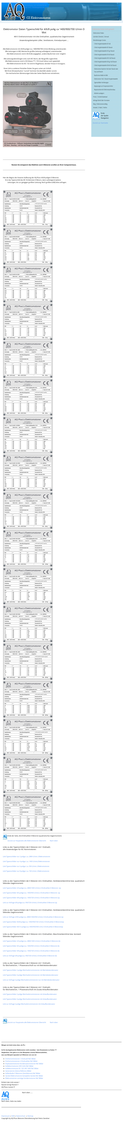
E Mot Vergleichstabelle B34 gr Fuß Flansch (105, 62)
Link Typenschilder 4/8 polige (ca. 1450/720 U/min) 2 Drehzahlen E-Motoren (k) (31, 951)
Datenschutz (20, 1116)
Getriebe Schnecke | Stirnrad (101, 36)
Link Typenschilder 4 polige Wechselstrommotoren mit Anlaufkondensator (30, 999)
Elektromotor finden (98, 33)
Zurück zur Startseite (100, 123)
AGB (12, 1116)
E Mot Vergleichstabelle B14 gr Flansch (104, 51)
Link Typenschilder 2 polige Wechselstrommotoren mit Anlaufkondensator (30, 994)
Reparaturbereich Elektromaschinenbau (104, 89)
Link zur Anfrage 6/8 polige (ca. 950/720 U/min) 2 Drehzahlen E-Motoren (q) (30, 903)
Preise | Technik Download (100, 97)
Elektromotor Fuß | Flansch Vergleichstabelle (106, 79)
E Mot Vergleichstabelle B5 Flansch (103, 47)
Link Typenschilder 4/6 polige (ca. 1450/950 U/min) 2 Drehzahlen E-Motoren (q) (31, 893)
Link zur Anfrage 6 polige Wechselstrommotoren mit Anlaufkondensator (29, 1004)
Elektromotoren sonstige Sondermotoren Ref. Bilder (24, 1078)
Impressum (5, 1116)
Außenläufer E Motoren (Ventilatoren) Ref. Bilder (22, 1073)
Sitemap (30, 1116)
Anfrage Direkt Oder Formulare (101, 100)
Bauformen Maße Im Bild (101, 75)
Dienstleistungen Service (99, 40)
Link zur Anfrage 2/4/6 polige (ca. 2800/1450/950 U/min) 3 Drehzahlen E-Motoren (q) (33, 917)
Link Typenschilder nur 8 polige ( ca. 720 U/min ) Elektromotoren (26, 871)
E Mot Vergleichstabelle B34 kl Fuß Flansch (105, 65)
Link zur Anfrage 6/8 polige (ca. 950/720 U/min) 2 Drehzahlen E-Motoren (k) (30, 956)
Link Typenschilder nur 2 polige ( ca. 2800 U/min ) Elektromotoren (26, 856)
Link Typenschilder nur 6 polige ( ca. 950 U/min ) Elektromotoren (26, 866)
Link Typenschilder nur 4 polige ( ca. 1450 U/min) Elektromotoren (26, 861)
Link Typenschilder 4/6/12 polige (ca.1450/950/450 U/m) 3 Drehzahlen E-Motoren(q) (33, 927)
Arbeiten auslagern (99, 93)
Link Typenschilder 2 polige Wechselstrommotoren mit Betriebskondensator (30, 970)
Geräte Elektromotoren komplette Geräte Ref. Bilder (24, 1076)
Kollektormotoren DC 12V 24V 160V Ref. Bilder (22, 1068)
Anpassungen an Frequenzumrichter (103, 86)
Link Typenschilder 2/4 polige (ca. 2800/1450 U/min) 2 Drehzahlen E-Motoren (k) (31, 941)
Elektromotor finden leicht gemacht (103, 29)
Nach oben (54, 841)
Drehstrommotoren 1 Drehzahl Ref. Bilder (20, 1059)
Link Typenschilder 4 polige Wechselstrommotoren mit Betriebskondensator (30, 975)
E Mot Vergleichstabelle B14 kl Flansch (104, 54)
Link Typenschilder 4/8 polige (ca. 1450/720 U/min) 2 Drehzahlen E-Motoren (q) (31, 898)
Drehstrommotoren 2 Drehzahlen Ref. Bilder (21, 1061)
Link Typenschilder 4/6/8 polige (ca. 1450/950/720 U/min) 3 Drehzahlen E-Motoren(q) (33, 922)
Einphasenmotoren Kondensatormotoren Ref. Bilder (24, 1064)
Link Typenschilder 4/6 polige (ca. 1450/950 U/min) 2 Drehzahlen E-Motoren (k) (31, 946)
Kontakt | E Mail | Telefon (100, 107)
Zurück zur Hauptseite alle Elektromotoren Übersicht (27, 841)
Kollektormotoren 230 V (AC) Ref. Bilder (19, 1066)
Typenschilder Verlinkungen (101, 82)
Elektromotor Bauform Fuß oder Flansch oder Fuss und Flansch (106, 70)
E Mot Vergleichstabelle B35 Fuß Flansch (104, 58)
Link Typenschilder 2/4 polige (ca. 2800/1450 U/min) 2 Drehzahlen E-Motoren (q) (32, 888)
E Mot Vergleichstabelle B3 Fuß (102, 44)
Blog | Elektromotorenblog (100, 104)
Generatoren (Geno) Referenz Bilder (18, 1071)
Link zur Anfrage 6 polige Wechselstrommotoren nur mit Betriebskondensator (31, 980)
